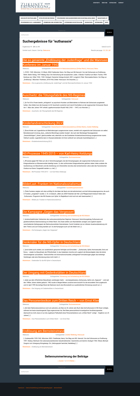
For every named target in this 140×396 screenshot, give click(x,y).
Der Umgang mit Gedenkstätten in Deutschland (54, 272)
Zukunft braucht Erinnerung (35, 6)
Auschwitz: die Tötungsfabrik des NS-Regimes (54, 95)
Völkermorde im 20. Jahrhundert (31, 22)
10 (104, 50)
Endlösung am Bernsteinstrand (43, 331)
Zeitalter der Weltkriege (46, 18)
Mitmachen (112, 2)
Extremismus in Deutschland (73, 22)
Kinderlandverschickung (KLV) (43, 123)
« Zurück (60, 361)
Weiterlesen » (27, 83)
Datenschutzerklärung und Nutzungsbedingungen (39, 387)
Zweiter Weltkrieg (92, 127)
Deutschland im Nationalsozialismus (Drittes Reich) (68, 68)
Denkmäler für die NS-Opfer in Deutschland (52, 242)
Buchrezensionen (74, 157)
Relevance (46, 50)
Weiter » (72, 361)
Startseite (96, 2)
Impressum (21, 387)
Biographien (88, 22)
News (106, 22)
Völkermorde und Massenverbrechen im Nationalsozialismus (76, 18)
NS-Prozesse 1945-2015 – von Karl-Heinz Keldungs (57, 153)
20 (107, 50)
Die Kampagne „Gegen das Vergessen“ (49, 212)
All (109, 50)
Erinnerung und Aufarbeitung (53, 22)
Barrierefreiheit (58, 387)
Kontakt (121, 2)
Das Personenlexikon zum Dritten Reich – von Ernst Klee (61, 300)
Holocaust (90, 68)
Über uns (104, 2)
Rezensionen (98, 22)
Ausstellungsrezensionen (74, 188)
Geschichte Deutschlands (28, 18)
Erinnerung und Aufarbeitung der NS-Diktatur (75, 216)
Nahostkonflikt (102, 18)
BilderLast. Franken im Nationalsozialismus (52, 184)
